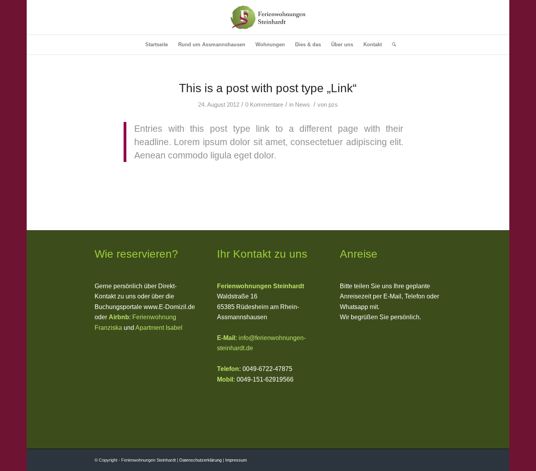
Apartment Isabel (158, 327)
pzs (333, 105)
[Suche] (391, 45)
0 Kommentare (264, 105)
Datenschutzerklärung (200, 460)
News (302, 105)
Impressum (236, 460)
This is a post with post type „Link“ (268, 88)
